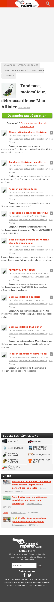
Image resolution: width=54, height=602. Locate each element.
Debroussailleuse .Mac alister (25, 326)
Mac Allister (14, 280)
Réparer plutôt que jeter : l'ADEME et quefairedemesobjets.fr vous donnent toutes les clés (31, 484)
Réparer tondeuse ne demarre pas (28, 353)
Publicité (21, 585)
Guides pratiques (18, 513)
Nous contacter (40, 585)
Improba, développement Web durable (26, 581)
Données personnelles (40, 582)
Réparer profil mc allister (23, 188)
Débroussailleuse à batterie (24, 296)
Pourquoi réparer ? (34, 503)
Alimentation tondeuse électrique (28, 131)
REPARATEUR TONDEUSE (22, 269)
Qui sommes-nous (21, 579)
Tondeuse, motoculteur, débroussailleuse (28, 138)
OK (40, 565)
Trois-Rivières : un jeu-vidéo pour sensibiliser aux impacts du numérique (29, 500)
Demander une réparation (27, 115)
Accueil (27, 3)
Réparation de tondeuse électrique (28, 212)
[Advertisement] (27, 34)
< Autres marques (24, 108)
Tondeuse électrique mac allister (27, 161)
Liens (5, 512)
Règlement (11, 585)
